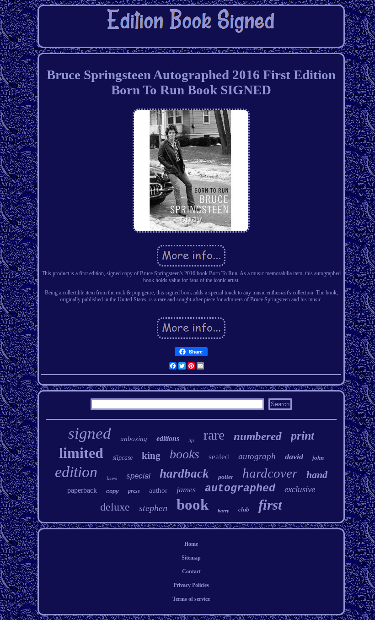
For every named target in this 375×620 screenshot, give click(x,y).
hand (316, 474)
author (158, 490)
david (294, 456)
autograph (257, 456)
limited (81, 453)
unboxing (133, 438)
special (138, 476)
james (186, 489)
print (302, 435)
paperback (82, 490)
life (191, 440)
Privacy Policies (191, 585)
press (134, 491)
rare (214, 434)
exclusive (299, 489)
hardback (184, 473)
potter (225, 476)
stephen (153, 508)
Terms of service (191, 599)
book (193, 504)
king (151, 455)
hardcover (269, 473)
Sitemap (191, 558)
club (243, 509)
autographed (240, 489)
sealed (219, 456)
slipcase (122, 457)
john (318, 457)
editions (167, 438)
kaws (112, 478)
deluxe (115, 507)
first (270, 505)
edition (76, 471)
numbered (258, 436)
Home (191, 544)
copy (112, 491)
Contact (191, 571)
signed (89, 433)
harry (223, 510)
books (184, 454)
